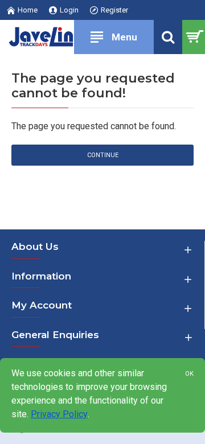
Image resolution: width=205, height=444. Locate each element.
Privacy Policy (59, 414)
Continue (102, 155)
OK (189, 373)
